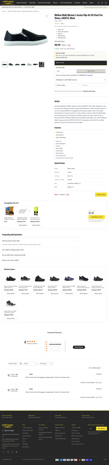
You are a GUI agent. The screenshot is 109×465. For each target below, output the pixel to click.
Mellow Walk (58, 21)
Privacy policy (76, 441)
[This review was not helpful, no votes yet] (99, 382)
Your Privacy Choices (78, 444)
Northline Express (60, 433)
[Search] (98, 3)
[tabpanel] (26, 37)
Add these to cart (96, 217)
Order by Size (101, 194)
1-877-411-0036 (9, 431)
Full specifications (59, 41)
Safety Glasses (26, 436)
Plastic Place (58, 436)
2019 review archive (77, 436)
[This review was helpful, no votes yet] (96, 382)
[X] (12, 452)
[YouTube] (16, 452)
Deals (91, 3)
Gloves (55, 3)
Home (4, 11)
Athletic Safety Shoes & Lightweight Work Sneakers (23, 11)
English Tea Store (60, 428)
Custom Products (21, 3)
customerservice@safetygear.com (11, 435)
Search (105, 459)
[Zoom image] (47, 16)
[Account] (102, 3)
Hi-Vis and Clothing (66, 3)
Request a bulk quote (89, 91)
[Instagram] (8, 452)
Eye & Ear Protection (44, 3)
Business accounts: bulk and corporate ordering (95, 7)
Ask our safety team (61, 57)
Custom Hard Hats (27, 430)
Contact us (75, 430)
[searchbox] (13, 363)
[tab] (4, 64)
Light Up (57, 430)
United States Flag (60, 438)
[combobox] (30, 363)
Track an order (76, 433)
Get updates (101, 428)
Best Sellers (25, 447)
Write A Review (79, 347)
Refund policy (75, 438)
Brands (85, 3)
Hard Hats (32, 3)
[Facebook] (3, 452)
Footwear (77, 3)
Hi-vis (24, 441)
